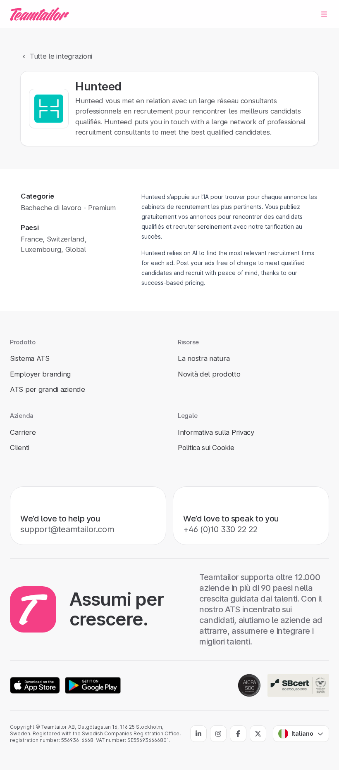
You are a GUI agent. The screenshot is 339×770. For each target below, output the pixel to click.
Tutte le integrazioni (61, 56)
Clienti (19, 447)
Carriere (23, 432)
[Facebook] (238, 733)
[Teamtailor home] (39, 14)
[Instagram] (218, 733)
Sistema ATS (30, 358)
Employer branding (40, 374)
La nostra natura (203, 358)
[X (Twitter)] (258, 733)
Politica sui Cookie (206, 447)
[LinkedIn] (198, 733)
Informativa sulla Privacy (216, 432)
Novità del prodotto (209, 374)
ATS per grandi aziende (47, 389)
